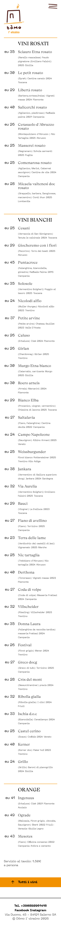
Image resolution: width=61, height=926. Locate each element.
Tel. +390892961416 (30, 906)
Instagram (38, 910)
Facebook (22, 910)
